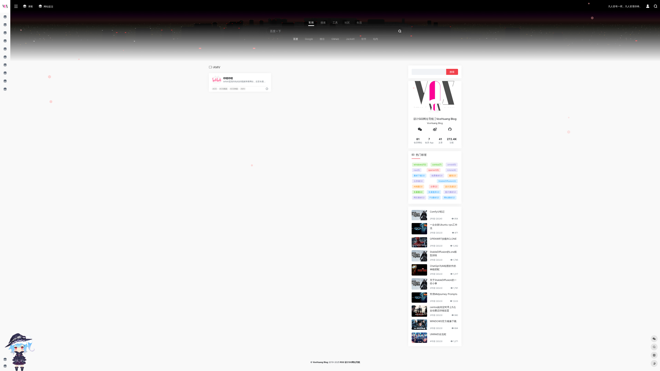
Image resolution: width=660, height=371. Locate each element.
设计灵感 (450, 186)
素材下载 (419, 175)
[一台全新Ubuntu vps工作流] (419, 228)
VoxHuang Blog (320, 362)
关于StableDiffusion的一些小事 (443, 281)
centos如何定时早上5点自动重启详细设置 (443, 308)
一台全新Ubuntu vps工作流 (443, 226)
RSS (342, 362)
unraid (451, 164)
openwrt (433, 170)
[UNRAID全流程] (419, 337)
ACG (215, 89)
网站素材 (449, 197)
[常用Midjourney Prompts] (419, 297)
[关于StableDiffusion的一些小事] (419, 283)
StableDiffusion (447, 181)
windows (420, 164)
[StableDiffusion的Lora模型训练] (419, 255)
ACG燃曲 (223, 89)
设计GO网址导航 (352, 362)
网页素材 (419, 197)
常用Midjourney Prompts (443, 293)
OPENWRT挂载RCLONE (443, 238)
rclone (451, 170)
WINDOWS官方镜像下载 (443, 320)
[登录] (648, 6)
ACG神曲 (234, 89)
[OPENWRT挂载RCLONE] (419, 242)
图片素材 (450, 192)
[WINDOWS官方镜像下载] (419, 324)
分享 (434, 186)
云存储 (418, 181)
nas (417, 170)
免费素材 (436, 175)
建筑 (452, 175)
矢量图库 (433, 192)
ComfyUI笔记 (437, 211)
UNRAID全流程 (438, 334)
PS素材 (434, 197)
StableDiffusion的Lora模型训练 (443, 253)
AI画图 (418, 186)
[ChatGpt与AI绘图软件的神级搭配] (419, 269)
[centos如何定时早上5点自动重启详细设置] (419, 311)
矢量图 (418, 192)
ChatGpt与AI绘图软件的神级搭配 (443, 267)
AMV (243, 89)
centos (436, 164)
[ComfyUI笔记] (419, 215)
